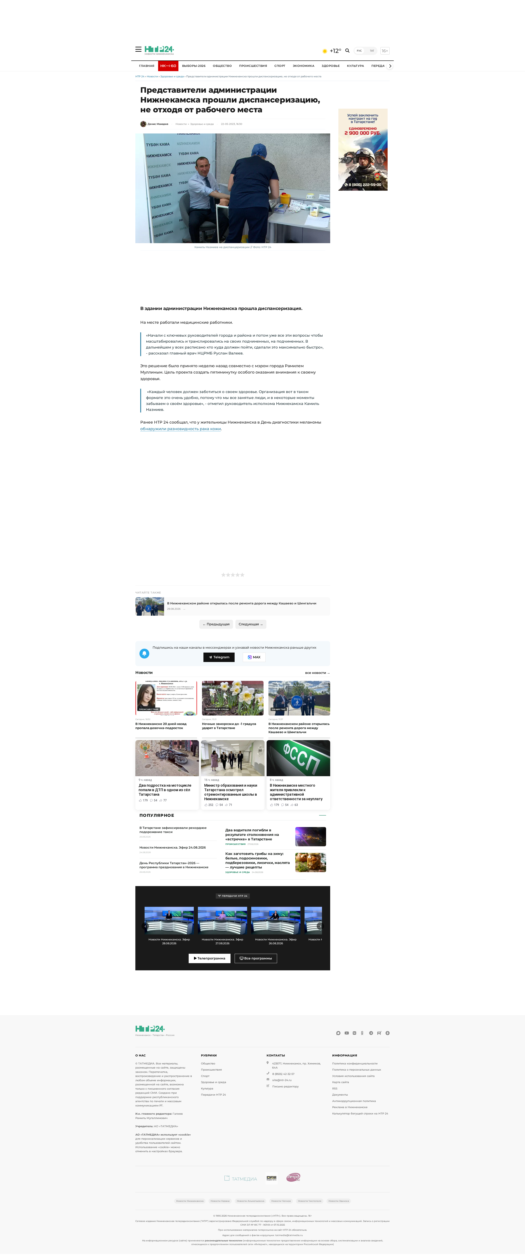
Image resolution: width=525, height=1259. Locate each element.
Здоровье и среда (172, 76)
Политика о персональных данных (356, 1069)
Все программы (257, 958)
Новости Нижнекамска (189, 1201)
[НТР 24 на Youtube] (347, 1033)
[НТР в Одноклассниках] (363, 1033)
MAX (256, 657)
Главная (146, 65)
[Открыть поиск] (347, 50)
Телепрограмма (211, 958)
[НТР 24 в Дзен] (388, 1033)
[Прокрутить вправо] (390, 66)
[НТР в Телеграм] (371, 1033)
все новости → (317, 673)
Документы (340, 1094)
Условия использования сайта (353, 1076)
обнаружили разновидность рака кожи (180, 428)
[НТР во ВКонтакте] (355, 1033)
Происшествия (253, 65)
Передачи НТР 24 (213, 1094)
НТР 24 (139, 76)
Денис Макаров (158, 123)
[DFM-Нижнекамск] (271, 1179)
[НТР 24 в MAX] (338, 1033)
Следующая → (251, 624)
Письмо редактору (285, 1086)
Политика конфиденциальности (355, 1063)
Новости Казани (220, 1201)
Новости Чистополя (309, 1201)
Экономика (304, 65)
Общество (222, 65)
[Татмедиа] (240, 1179)
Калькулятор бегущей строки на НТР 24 (360, 1113)
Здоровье (331, 65)
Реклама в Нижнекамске (350, 1107)
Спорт (279, 65)
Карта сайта (340, 1082)
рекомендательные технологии (223, 1240)
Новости (152, 76)
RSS (334, 1088)
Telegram (221, 657)
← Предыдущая (216, 624)
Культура (355, 65)
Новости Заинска (339, 1201)
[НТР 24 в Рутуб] (379, 1033)
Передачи (380, 65)
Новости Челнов (281, 1201)
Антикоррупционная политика (354, 1101)
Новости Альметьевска (250, 1201)
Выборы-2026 (194, 65)
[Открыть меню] (138, 49)
